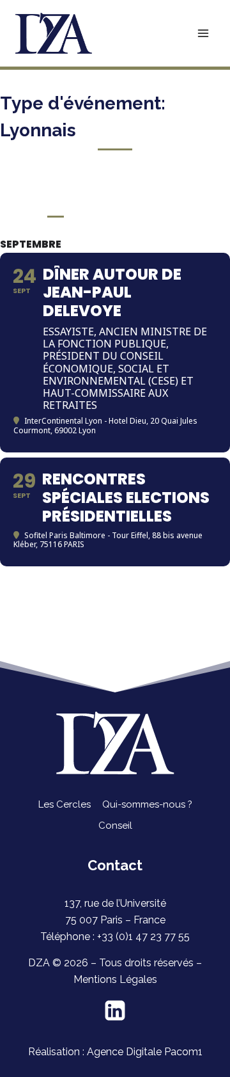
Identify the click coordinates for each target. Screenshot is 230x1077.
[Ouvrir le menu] (203, 33)
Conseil (115, 825)
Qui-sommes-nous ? (147, 804)
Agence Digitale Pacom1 (145, 1052)
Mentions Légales (115, 979)
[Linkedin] (115, 1010)
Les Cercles (64, 804)
